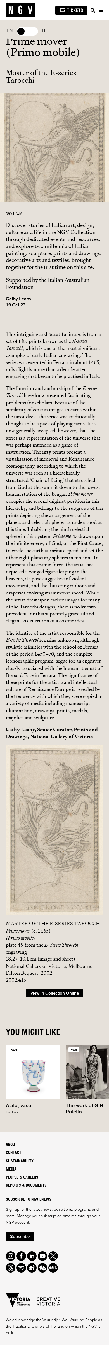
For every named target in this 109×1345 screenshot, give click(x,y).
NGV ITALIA (14, 214)
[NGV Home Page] (20, 10)
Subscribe (20, 1237)
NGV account (17, 1222)
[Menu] (101, 10)
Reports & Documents (26, 1186)
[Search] (93, 10)
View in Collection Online (54, 993)
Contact (13, 1153)
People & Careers (22, 1177)
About (11, 1145)
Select (27, 31)
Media (11, 1169)
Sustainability (20, 1161)
